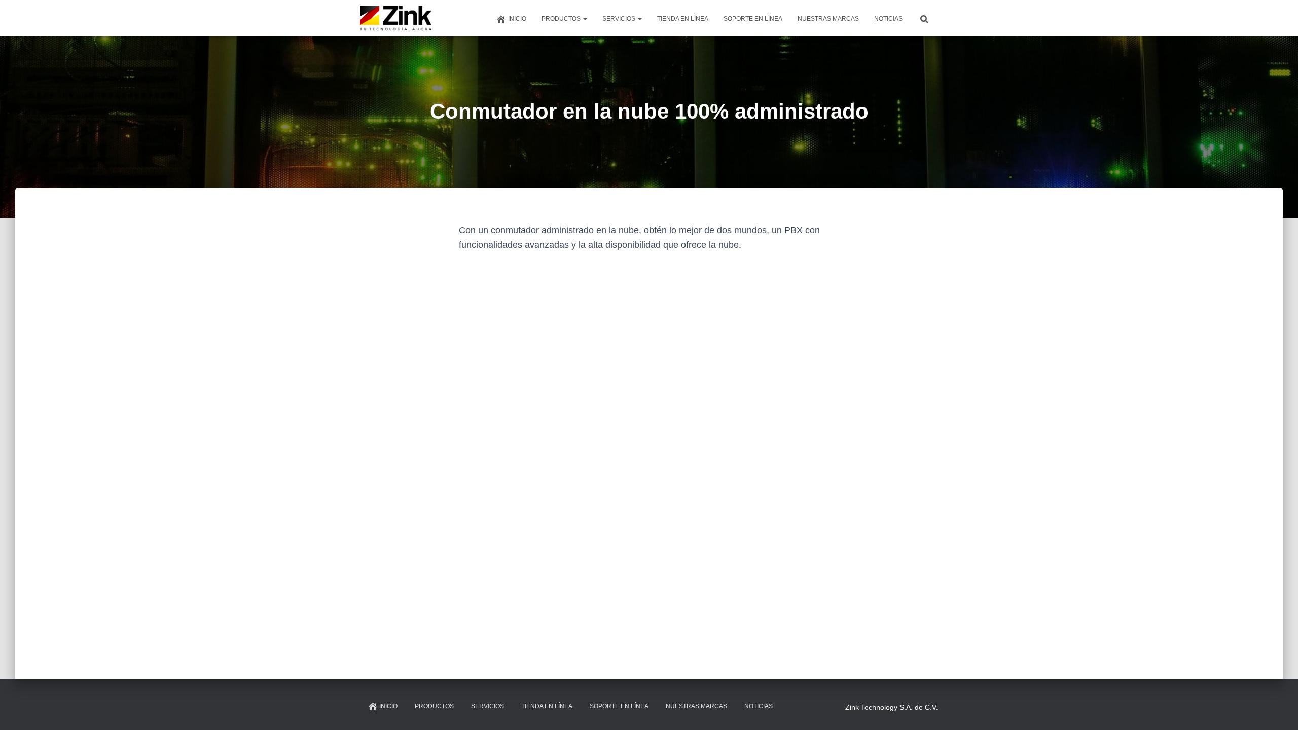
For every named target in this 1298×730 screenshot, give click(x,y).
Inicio (517, 18)
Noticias (888, 18)
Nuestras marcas (828, 18)
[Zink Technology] (396, 18)
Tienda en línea (682, 18)
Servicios (619, 18)
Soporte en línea (753, 18)
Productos (562, 18)
